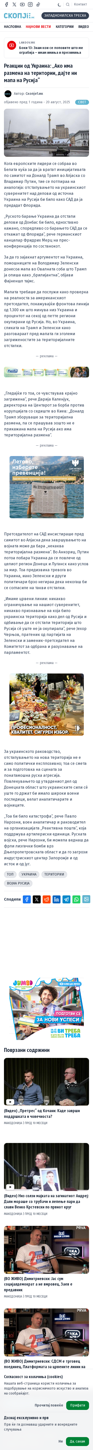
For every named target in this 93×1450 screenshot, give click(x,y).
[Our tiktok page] (38, 4)
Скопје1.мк (34, 94)
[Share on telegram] (66, 899)
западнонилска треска (65, 15)
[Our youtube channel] (22, 4)
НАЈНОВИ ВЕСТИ (38, 27)
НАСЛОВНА (12, 27)
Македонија (13, 1123)
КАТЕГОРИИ (65, 27)
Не (61, 1441)
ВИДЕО (83, 27)
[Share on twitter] (37, 899)
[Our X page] (14, 4)
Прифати (77, 1405)
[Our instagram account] (30, 4)
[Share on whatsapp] (76, 899)
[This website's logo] (19, 15)
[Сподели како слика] (86, 899)
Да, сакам (77, 1441)
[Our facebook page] (6, 4)
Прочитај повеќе (49, 1405)
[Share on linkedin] (57, 899)
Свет (82, 102)
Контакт (80, 4)
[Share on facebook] (27, 899)
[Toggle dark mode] (59, 4)
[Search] (68, 4)
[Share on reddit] (47, 899)
